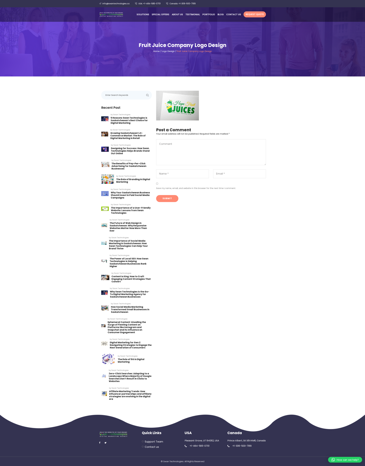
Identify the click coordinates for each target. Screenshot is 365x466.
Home (156, 51)
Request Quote (255, 14)
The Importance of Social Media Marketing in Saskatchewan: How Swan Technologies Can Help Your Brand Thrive (128, 244)
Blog (221, 14)
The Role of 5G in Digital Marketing (131, 360)
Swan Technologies (121, 114)
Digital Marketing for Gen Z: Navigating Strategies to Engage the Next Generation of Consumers (131, 345)
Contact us (233, 14)
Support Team (154, 441)
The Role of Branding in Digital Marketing (133, 180)
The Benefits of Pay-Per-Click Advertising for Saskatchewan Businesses (128, 166)
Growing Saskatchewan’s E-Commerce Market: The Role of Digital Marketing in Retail (128, 136)
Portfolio (208, 14)
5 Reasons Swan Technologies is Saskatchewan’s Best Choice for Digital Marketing (129, 120)
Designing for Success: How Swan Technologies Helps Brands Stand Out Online (130, 151)
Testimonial (192, 14)
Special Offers (160, 14)
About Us (177, 14)
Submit (167, 198)
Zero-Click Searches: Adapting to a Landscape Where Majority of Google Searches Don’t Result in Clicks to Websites (130, 377)
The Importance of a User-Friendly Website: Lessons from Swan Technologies (131, 210)
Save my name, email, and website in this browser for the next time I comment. (196, 188)
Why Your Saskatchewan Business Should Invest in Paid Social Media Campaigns (130, 195)
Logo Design (168, 51)
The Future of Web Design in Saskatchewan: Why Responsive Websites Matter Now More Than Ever (128, 227)
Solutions (143, 14)
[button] (345, 460)
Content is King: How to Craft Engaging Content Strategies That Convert (131, 279)
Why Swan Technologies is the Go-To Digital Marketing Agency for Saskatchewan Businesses (129, 294)
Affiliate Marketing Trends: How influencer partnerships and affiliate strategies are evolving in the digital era (130, 395)
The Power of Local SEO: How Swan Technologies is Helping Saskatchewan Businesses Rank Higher (129, 262)
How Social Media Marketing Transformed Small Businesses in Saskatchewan (130, 309)
